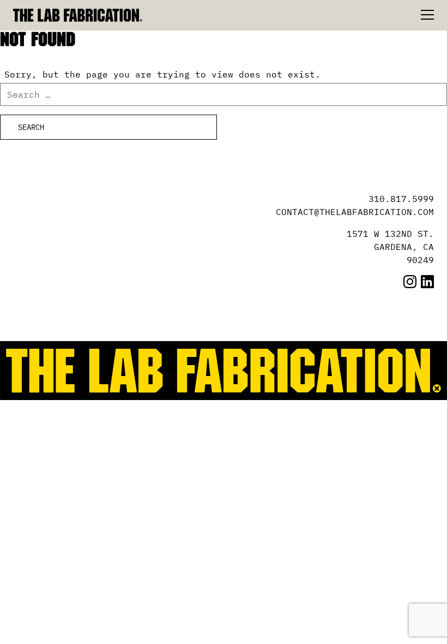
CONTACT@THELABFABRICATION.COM (355, 211)
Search (31, 127)
